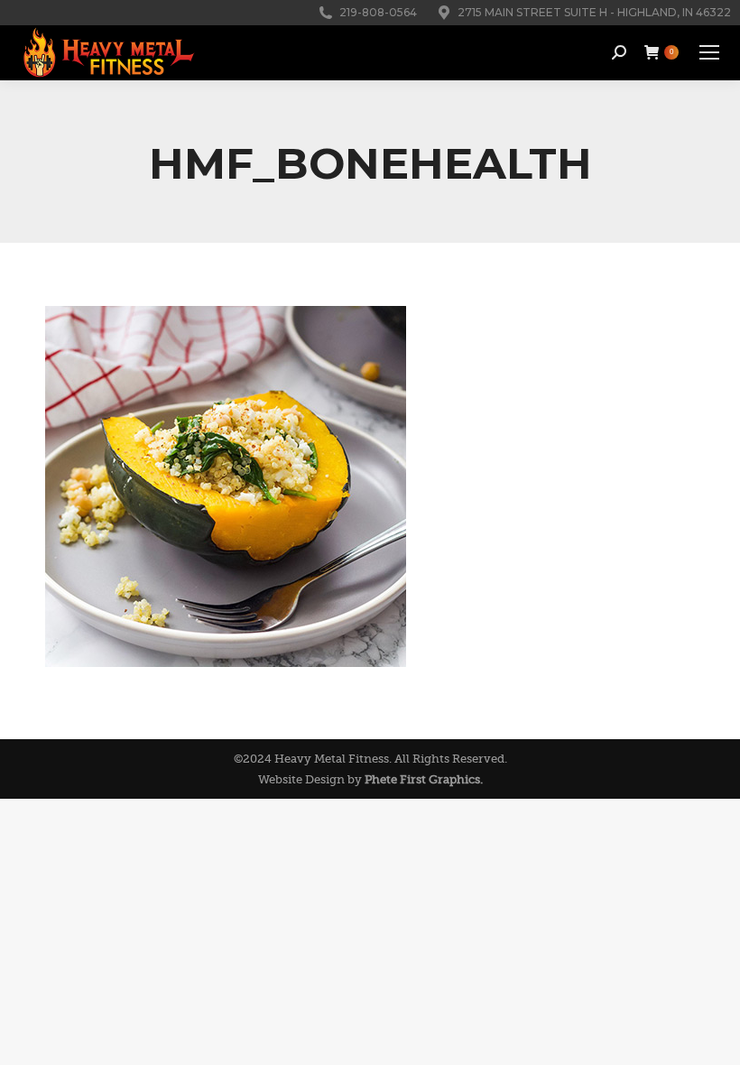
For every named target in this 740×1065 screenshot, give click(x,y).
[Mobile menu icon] (709, 52)
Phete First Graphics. (424, 779)
